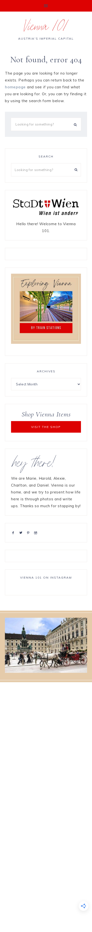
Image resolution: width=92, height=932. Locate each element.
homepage (15, 87)
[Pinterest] (29, 532)
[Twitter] (22, 532)
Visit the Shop (46, 427)
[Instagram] (36, 532)
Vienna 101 (46, 28)
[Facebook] (14, 532)
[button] (46, 6)
